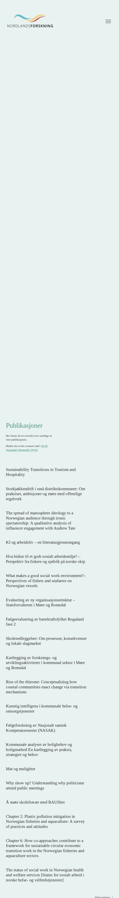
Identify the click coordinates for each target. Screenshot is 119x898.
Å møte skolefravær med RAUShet (35, 802)
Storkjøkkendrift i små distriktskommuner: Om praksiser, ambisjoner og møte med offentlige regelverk (45, 493)
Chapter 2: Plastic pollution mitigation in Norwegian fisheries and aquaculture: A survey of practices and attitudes (45, 821)
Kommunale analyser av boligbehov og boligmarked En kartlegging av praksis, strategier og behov (39, 749)
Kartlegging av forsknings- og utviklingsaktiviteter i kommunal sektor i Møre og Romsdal (45, 662)
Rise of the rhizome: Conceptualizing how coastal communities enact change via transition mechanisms (46, 687)
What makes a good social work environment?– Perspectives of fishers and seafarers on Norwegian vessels (46, 580)
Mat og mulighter (20, 769)
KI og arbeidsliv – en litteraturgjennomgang (43, 542)
